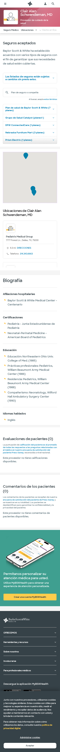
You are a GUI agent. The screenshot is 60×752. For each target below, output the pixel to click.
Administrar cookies (30, 737)
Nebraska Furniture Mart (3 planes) (24, 132)
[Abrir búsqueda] (53, 4)
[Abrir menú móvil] (5, 4)
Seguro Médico (11, 30)
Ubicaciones (27, 30)
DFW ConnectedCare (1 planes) (22, 125)
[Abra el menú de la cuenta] (45, 4)
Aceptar (30, 745)
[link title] (30, 4)
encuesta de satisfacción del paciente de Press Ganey (28, 500)
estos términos (50, 99)
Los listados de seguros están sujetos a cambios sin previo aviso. (27, 78)
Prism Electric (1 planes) (18, 140)
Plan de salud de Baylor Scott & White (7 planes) (27, 109)
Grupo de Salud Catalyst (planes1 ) (24, 117)
